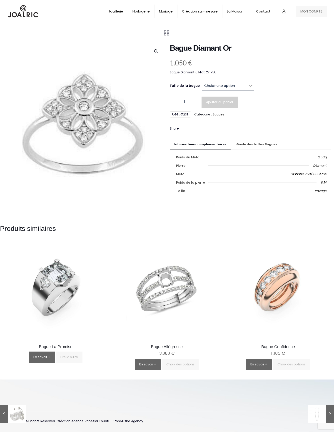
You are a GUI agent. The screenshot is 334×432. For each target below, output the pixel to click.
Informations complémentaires (200, 144)
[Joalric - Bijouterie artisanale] (23, 11)
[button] (156, 51)
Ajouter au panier (219, 102)
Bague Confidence (278, 347)
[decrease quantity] (175, 102)
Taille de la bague (185, 85)
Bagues (218, 114)
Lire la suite (69, 357)
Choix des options (180, 364)
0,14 (324, 182)
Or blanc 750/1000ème (309, 174)
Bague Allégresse (167, 347)
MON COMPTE (311, 11)
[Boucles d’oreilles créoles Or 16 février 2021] (13, 414)
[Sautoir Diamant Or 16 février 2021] (321, 414)
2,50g (322, 157)
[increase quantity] (194, 102)
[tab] (200, 144)
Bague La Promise (55, 347)
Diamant (320, 165)
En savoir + (41, 357)
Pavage (321, 191)
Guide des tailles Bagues (256, 144)
